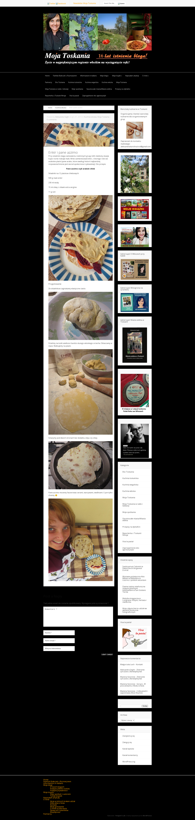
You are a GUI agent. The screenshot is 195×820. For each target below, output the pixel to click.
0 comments (52, 119)
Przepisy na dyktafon (131, 527)
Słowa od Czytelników (59, 810)
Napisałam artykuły (51, 797)
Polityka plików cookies (60, 788)
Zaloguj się (127, 742)
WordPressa (147, 816)
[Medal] (135, 413)
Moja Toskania (103, 117)
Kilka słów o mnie (57, 803)
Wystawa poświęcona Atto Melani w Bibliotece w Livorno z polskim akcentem (134, 578)
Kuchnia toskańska (130, 478)
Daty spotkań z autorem (60, 794)
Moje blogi (47, 785)
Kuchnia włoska (60, 108)
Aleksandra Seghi (62, 117)
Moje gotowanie (57, 806)
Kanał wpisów (128, 749)
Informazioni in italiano (53, 783)
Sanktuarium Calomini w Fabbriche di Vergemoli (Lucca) (132, 568)
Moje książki (48, 792)
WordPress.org (128, 761)
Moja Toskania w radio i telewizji (132, 505)
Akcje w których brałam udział (62, 801)
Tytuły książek (56, 796)
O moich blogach (57, 787)
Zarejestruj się (128, 736)
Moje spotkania (129, 512)
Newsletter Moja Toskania (84, 3)
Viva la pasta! (127, 541)
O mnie (46, 799)
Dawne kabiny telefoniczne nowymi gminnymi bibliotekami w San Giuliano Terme (134, 589)
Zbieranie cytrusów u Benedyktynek (132, 671)
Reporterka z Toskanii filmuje (131, 534)
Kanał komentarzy (130, 755)
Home (50, 108)
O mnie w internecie (58, 808)
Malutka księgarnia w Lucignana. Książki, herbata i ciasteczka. (134, 600)
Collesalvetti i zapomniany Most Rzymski (134, 692)
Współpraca (55, 812)
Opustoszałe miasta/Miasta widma (134, 519)
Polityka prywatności (59, 790)
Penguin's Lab (120, 816)
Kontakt (139, 664)
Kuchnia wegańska (130, 484)
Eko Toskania (128, 472)
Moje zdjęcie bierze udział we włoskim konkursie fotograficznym (134, 610)
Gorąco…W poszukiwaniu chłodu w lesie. (133, 685)
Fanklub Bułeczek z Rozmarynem (57, 781)
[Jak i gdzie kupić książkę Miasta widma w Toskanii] (135, 345)
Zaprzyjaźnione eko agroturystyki (130, 549)
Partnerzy (47, 814)
